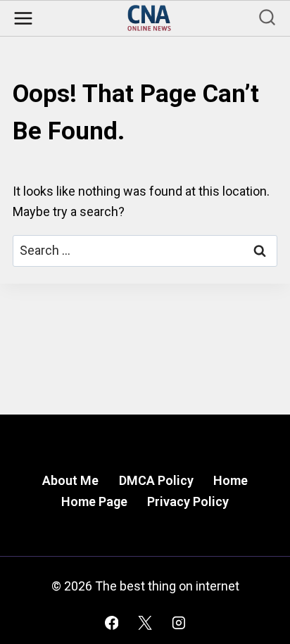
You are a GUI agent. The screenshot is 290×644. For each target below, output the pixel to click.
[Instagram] (179, 623)
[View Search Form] (267, 18)
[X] (145, 623)
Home (230, 480)
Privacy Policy (188, 501)
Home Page (94, 501)
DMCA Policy (156, 480)
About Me (70, 480)
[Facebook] (112, 623)
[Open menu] (23, 18)
